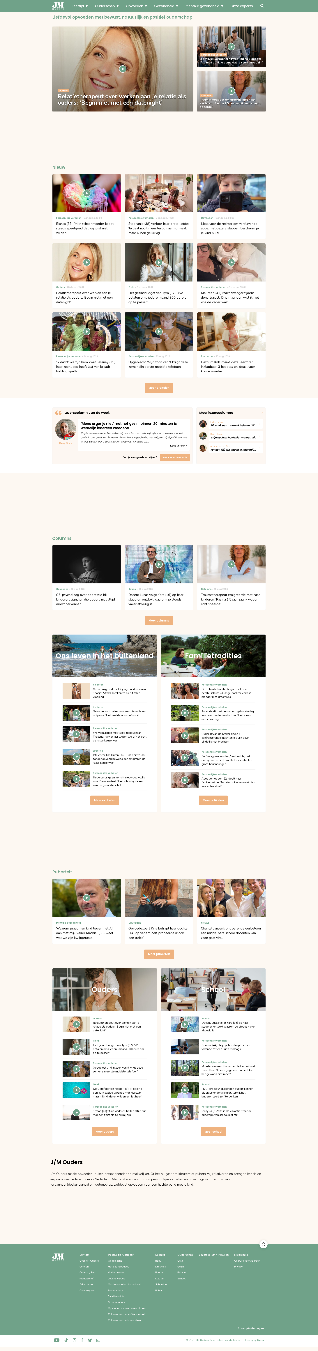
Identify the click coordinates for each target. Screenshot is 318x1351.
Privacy (238, 1266)
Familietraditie (116, 1296)
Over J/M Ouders (89, 1261)
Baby (158, 1261)
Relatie (181, 1272)
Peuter (159, 1272)
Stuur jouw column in (175, 457)
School (181, 1278)
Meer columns (159, 620)
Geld (180, 1261)
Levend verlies (116, 1278)
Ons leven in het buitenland (124, 1284)
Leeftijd (78, 5)
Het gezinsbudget (118, 1266)
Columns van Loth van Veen (124, 1320)
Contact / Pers (88, 1272)
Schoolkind (161, 1284)
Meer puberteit (159, 954)
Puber (158, 1290)
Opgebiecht (115, 1261)
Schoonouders (116, 1302)
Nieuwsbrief (87, 1278)
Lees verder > (178, 445)
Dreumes (160, 1266)
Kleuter (159, 1278)
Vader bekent (116, 1272)
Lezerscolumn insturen (214, 1255)
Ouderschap (105, 5)
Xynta (260, 1340)
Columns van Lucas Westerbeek (127, 1314)
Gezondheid (164, 5)
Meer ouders (105, 1132)
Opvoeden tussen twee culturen (127, 1308)
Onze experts (241, 5)
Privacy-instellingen (251, 1328)
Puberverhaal (116, 1290)
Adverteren (86, 1284)
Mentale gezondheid (202, 5)
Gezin (180, 1266)
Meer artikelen (159, 388)
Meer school (213, 1132)
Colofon (84, 1266)
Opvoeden (134, 5)
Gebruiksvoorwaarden (247, 1261)
